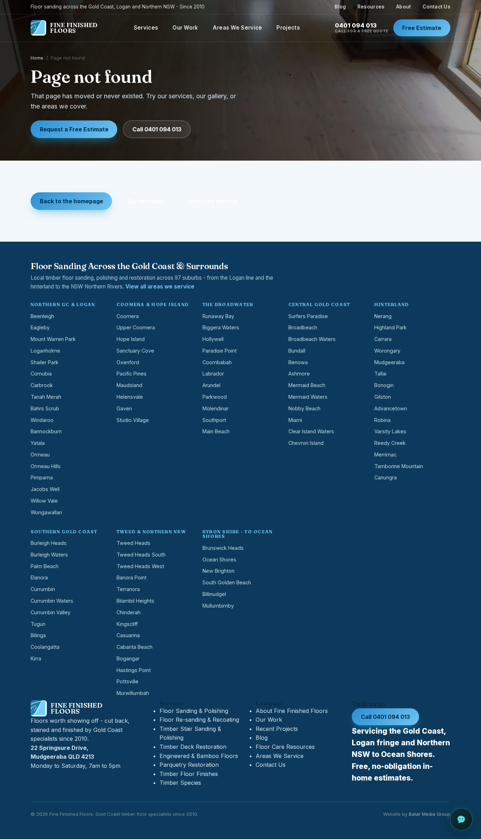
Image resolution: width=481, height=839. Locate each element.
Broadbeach (302, 327)
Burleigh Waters (49, 555)
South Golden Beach (226, 582)
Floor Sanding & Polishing (194, 710)
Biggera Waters (220, 327)
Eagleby (40, 327)
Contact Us (436, 7)
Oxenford (128, 362)
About (403, 7)
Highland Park (390, 327)
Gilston (382, 397)
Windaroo (42, 420)
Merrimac (385, 455)
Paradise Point (219, 351)
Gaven (124, 408)
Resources (371, 7)
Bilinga (38, 635)
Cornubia (41, 374)
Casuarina (128, 635)
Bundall (296, 351)
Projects (288, 27)
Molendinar (215, 408)
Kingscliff (127, 624)
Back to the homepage (71, 201)
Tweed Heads (133, 543)
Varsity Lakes (390, 431)
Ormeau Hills (46, 466)
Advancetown (390, 408)
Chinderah (128, 612)
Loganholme (45, 351)
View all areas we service (159, 286)
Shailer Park (44, 362)
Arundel (211, 385)
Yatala (38, 443)
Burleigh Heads (49, 543)
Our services (145, 201)
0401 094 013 (361, 27)
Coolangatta (45, 647)
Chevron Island (306, 443)
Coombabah (217, 362)
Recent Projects (277, 728)
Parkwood (214, 397)
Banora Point (131, 577)
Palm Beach (44, 566)
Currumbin (43, 589)
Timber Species (180, 782)
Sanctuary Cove (135, 351)
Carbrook (42, 385)
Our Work (185, 27)
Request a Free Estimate (74, 129)
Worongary (387, 351)
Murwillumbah (133, 693)
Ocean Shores (219, 560)
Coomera (128, 316)
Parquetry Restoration (189, 764)
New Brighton (218, 571)
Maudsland (129, 385)
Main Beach (216, 431)
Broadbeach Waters (312, 339)
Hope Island (131, 339)
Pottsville (127, 681)
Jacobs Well (45, 489)
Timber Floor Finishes (189, 773)
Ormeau (40, 455)
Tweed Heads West (140, 566)
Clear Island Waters (311, 431)
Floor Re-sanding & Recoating (199, 719)
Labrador (213, 374)
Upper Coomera (136, 327)
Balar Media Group (429, 814)
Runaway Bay (218, 316)
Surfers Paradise (308, 316)
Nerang (383, 316)
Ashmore (299, 374)
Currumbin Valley (50, 612)
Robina (382, 420)
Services (146, 27)
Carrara (383, 339)
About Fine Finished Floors (292, 710)
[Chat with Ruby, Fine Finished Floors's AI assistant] (461, 819)
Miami (295, 420)
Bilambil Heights (135, 601)
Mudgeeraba (389, 362)
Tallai (380, 374)
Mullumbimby (218, 606)
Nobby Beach (304, 408)
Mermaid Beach (306, 385)
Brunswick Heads (223, 548)
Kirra (36, 658)
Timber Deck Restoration (193, 746)
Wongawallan (46, 512)
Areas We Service (237, 27)
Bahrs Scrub (45, 408)
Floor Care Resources (285, 746)
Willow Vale (44, 501)
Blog (340, 7)
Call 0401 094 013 (156, 129)
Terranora (128, 589)
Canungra (385, 477)
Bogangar (128, 658)
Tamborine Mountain (398, 466)
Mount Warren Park (53, 339)
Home (37, 58)
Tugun (38, 624)
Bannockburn (46, 431)
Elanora (39, 577)
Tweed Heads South (141, 555)
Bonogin (384, 385)
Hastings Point (134, 670)
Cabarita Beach (134, 647)
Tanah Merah (46, 397)
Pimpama (42, 477)
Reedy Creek (390, 443)
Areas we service (212, 201)
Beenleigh (42, 316)
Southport (214, 420)
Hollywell (213, 339)
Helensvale (130, 397)
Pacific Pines (131, 374)
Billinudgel (214, 594)
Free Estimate (421, 27)
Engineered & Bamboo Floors (199, 755)
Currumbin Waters (52, 601)
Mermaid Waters (307, 397)
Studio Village (133, 420)
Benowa (298, 362)
